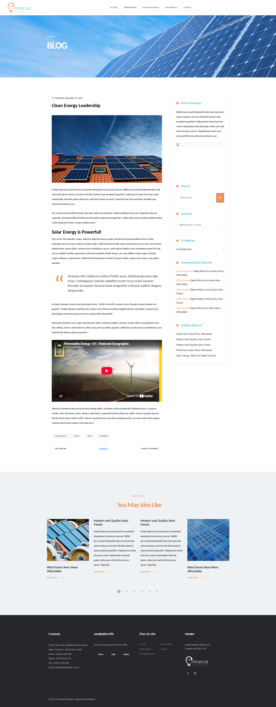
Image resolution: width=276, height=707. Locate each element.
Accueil (143, 644)
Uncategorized (183, 249)
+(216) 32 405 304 (61, 663)
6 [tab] (157, 591)
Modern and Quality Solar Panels (193, 339)
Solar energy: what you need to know (196, 356)
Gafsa (126, 654)
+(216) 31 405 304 (63, 654)
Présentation (145, 649)
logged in (104, 448)
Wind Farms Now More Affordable (194, 334)
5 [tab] (149, 591)
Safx (113, 654)
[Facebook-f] (187, 673)
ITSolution (90, 699)
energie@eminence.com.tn (67, 667)
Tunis (100, 654)
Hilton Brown (183, 280)
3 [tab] (134, 591)
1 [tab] (119, 591)
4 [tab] (142, 591)
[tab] (100, 654)
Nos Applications (147, 654)
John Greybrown (184, 271)
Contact (164, 649)
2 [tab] (126, 591)
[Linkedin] (195, 673)
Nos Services (166, 644)
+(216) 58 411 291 (63, 658)
